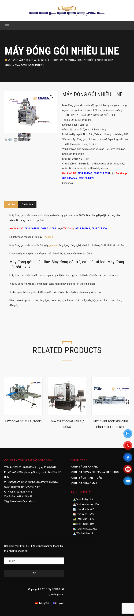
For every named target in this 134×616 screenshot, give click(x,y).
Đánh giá (27, 204)
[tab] (11, 204)
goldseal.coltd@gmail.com (21, 501)
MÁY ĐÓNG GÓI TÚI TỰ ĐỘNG (23, 421)
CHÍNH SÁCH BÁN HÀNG (84, 466)
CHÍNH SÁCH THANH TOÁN (86, 477)
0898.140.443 (24, 496)
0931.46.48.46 (24, 491)
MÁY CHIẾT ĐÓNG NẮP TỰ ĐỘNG (67, 424)
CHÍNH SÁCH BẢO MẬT (84, 483)
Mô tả (11, 204)
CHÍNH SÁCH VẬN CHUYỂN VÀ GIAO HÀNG (95, 472)
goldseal (53, 245)
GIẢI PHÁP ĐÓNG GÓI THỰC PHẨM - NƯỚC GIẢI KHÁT (54, 60)
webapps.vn (57, 594)
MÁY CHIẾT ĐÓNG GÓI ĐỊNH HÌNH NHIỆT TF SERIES (110, 424)
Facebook (67, 183)
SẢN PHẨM (17, 60)
